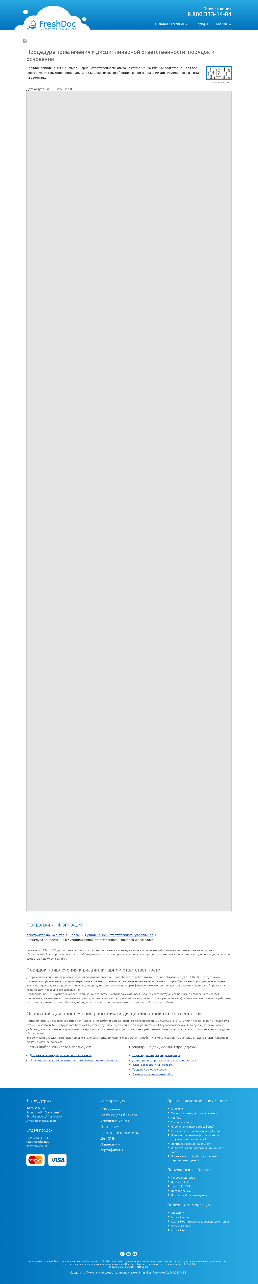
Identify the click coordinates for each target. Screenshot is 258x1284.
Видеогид (177, 1109)
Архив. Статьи (180, 1217)
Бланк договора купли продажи (153, 1064)
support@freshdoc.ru (48, 1116)
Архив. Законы (180, 1226)
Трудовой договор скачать (149, 1069)
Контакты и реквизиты (119, 1132)
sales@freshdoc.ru (37, 1141)
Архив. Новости (181, 1230)
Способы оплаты (181, 1122)
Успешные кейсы (114, 1120)
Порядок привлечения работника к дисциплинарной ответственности (75, 1060)
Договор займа (181, 1191)
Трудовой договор (183, 1177)
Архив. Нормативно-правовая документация (200, 1221)
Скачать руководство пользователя (194, 1113)
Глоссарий (177, 1212)
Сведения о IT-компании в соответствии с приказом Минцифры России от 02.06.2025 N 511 (129, 1272)
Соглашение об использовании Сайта (195, 1131)
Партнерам (109, 1126)
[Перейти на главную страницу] (51, 24)
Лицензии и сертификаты (111, 1147)
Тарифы (202, 24)
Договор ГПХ (179, 1182)
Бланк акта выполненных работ (152, 1074)
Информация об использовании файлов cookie (197, 1150)
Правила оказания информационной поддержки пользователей (195, 1137)
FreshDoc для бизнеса (118, 1114)
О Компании (110, 1109)
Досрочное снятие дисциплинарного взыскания (61, 1055)
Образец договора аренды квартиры (156, 1055)
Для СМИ (108, 1138)
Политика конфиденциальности (191, 1143)
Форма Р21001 (180, 1186)
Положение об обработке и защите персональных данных (194, 1158)
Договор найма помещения (189, 1195)
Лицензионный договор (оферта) (192, 1126)
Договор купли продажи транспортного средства (164, 1060)
